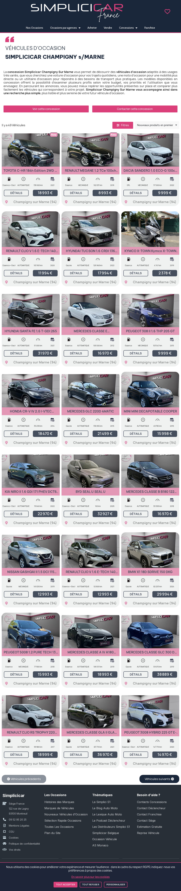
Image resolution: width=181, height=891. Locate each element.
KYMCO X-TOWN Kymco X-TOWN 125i (150, 252)
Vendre (108, 27)
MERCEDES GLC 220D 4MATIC (90, 411)
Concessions (126, 27)
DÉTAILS (16, 193)
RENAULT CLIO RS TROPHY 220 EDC (31, 734)
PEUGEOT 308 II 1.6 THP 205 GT (150, 331)
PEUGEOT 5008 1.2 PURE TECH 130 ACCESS (31, 654)
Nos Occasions (34, 27)
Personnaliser (115, 884)
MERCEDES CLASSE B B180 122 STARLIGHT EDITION (150, 493)
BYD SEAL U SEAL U (91, 491)
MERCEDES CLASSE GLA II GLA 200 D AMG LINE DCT (91, 734)
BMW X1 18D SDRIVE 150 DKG (150, 572)
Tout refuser (90, 884)
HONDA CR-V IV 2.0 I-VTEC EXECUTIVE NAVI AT (31, 413)
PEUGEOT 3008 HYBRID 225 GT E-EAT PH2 (150, 734)
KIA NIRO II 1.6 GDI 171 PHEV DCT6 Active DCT (31, 493)
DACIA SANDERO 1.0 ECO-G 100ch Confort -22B (150, 172)
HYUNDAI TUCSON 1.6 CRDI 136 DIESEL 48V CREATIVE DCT (90, 252)
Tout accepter (65, 884)
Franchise (149, 27)
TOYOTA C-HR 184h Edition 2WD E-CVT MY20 (31, 172)
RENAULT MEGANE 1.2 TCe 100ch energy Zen (90, 172)
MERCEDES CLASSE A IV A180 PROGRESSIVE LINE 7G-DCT (91, 654)
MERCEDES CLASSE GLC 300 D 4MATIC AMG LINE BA (150, 654)
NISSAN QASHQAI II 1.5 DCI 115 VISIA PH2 (30, 573)
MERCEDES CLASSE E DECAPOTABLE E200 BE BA (90, 333)
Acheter (92, 27)
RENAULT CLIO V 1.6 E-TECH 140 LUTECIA (90, 573)
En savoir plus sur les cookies (90, 877)
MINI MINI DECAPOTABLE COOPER (150, 411)
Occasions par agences (63, 27)
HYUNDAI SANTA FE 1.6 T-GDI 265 (31, 331)
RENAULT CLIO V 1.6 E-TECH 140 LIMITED (31, 252)
